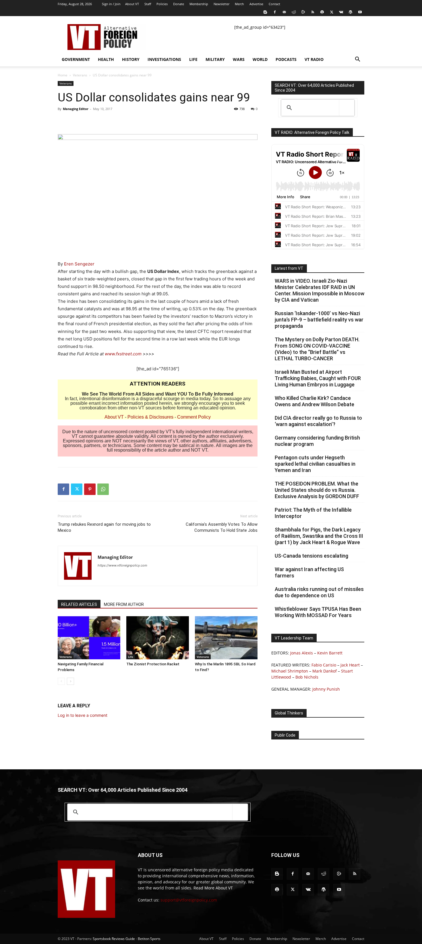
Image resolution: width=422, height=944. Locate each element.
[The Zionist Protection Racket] (157, 637)
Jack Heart (350, 665)
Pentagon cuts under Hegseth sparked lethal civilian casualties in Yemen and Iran (315, 463)
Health (106, 59)
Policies (162, 4)
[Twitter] (331, 12)
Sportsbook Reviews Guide (114, 938)
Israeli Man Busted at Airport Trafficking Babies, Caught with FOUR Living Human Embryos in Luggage (318, 378)
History (131, 59)
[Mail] (284, 12)
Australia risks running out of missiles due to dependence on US (319, 592)
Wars (239, 59)
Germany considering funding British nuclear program (317, 441)
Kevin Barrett (329, 653)
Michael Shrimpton (289, 671)
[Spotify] (322, 12)
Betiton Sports (149, 938)
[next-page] (70, 681)
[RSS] (312, 12)
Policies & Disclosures (150, 417)
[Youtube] (360, 12)
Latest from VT (289, 268)
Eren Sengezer (79, 264)
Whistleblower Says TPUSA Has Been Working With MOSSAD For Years (318, 612)
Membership (198, 4)
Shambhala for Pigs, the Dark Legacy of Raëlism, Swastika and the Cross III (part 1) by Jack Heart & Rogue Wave (319, 536)
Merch (239, 4)
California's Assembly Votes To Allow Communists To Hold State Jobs (222, 527)
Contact (274, 4)
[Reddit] (293, 12)
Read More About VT (213, 888)
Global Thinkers (289, 713)
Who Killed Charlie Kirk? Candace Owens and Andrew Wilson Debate (314, 401)
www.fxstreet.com (123, 354)
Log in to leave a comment (82, 715)
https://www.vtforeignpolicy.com (122, 565)
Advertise (256, 4)
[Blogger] (265, 12)
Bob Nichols (306, 677)
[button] (357, 60)
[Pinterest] (90, 489)
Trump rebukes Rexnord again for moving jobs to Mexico (104, 527)
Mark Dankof (324, 671)
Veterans (80, 75)
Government (76, 59)
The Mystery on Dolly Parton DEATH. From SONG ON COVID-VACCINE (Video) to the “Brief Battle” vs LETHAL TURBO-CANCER (317, 348)
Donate (178, 4)
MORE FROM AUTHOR (124, 604)
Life (193, 59)
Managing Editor (75, 109)
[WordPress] (350, 12)
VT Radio (314, 59)
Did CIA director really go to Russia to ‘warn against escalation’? (318, 421)
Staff (147, 4)
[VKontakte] (341, 12)
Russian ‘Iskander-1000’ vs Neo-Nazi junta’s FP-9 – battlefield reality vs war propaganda (319, 319)
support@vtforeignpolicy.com (188, 900)
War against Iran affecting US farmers (309, 572)
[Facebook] (274, 12)
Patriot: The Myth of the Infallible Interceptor (313, 513)
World (260, 59)
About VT (132, 4)
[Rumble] (303, 12)
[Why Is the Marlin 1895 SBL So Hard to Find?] (226, 637)
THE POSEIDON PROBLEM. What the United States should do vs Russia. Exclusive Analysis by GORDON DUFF (317, 490)
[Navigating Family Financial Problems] (89, 637)
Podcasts (286, 59)
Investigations (164, 59)
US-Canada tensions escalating (311, 556)
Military (215, 59)
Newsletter (221, 4)
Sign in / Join (111, 4)
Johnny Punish (326, 689)
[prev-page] (61, 681)
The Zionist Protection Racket (152, 664)
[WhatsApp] (103, 489)
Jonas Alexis (301, 653)
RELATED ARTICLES (79, 604)
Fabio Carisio (323, 665)
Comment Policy (194, 417)
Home (62, 75)
